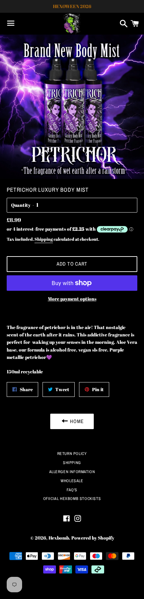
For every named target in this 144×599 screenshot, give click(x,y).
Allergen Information (72, 471)
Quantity (20, 205)
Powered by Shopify (92, 538)
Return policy (72, 453)
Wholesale (72, 480)
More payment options (72, 298)
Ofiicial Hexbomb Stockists (72, 498)
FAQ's (72, 490)
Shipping (43, 239)
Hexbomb (59, 538)
